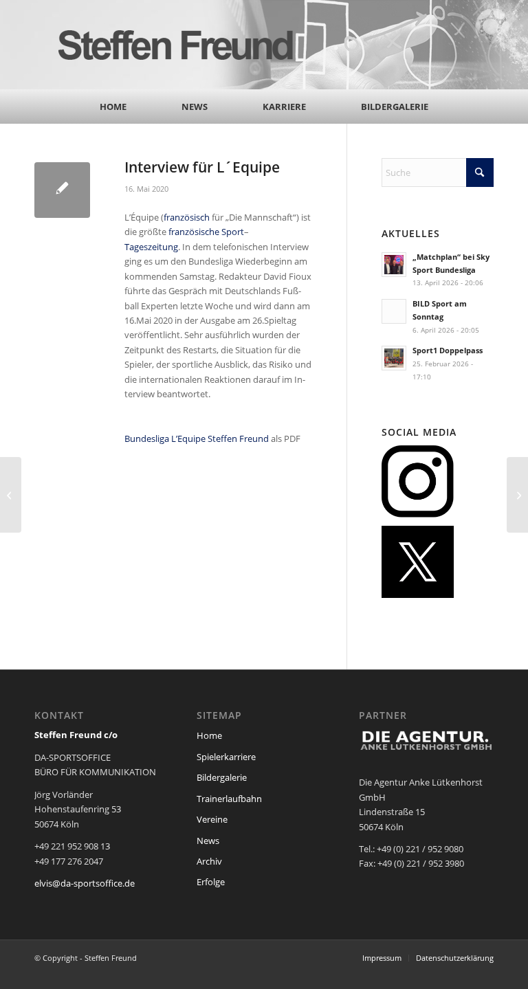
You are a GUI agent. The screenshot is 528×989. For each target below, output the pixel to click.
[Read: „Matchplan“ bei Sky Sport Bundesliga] (394, 264)
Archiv (209, 861)
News (208, 840)
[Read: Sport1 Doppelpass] (394, 358)
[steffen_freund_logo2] (189, 44)
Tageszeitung (151, 247)
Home (209, 735)
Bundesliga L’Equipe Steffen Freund (196, 438)
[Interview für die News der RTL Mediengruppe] (10, 495)
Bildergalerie (222, 777)
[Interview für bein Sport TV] (517, 495)
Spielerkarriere (226, 757)
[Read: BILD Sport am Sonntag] (394, 311)
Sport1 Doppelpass (447, 350)
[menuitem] (113, 106)
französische (193, 231)
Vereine (212, 819)
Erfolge (211, 882)
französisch (187, 217)
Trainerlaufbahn (229, 798)
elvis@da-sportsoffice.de (84, 883)
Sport (232, 231)
